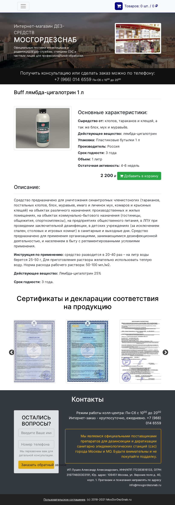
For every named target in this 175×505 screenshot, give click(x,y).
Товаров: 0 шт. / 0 (139, 6)
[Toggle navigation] (23, 6)
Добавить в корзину (140, 176)
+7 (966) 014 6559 (72, 79)
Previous (11, 351)
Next (164, 351)
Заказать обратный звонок (37, 465)
